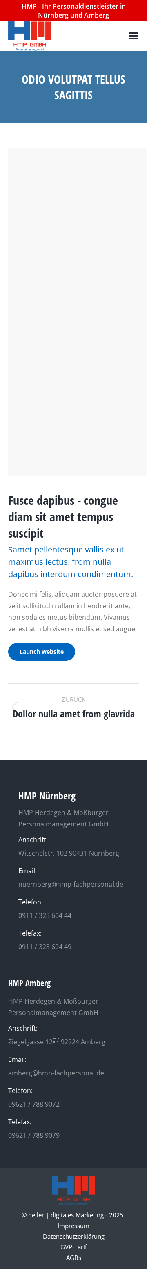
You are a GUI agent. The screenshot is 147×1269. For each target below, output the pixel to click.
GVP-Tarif (73, 1247)
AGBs (73, 1257)
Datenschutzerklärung (74, 1236)
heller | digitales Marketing (66, 1215)
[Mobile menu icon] (133, 36)
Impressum (73, 1225)
